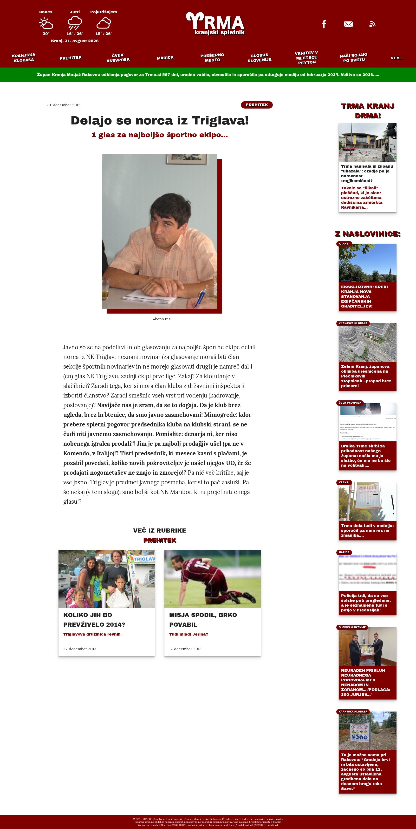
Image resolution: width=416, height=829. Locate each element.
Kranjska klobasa (23, 58)
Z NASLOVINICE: (367, 234)
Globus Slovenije (259, 58)
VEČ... (397, 58)
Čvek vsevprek (118, 58)
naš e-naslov (276, 819)
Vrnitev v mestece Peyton (306, 57)
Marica (165, 58)
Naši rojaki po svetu (354, 57)
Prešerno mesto (212, 58)
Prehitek (70, 58)
